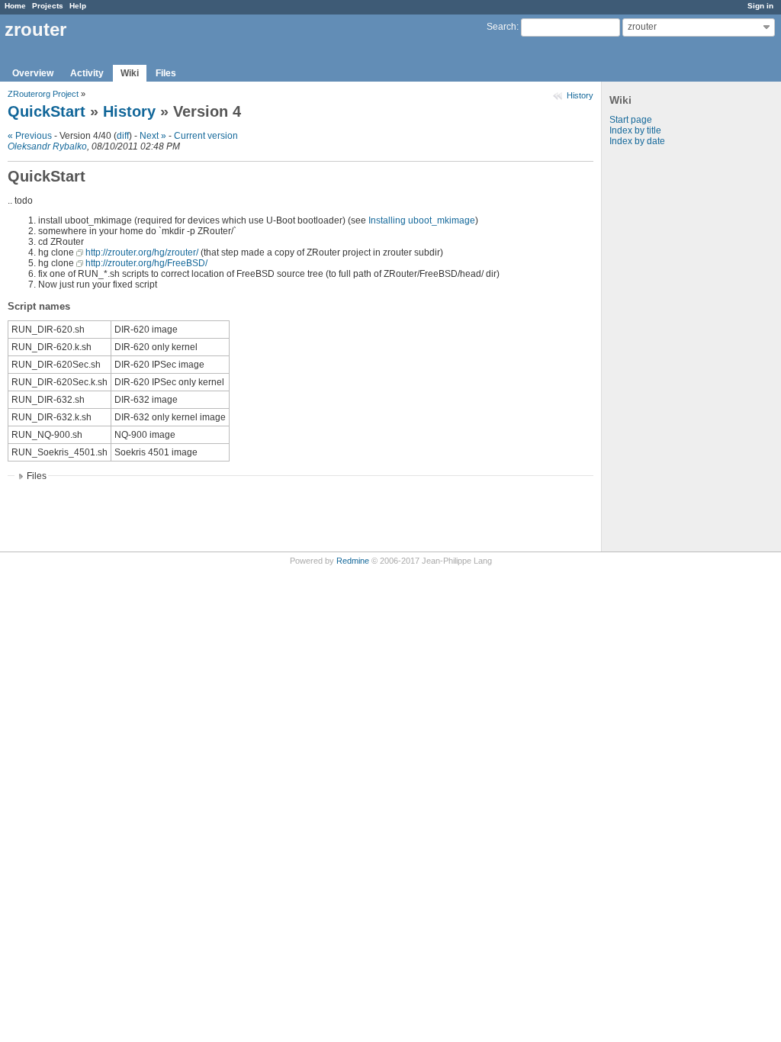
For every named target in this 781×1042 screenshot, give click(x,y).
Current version (206, 135)
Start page (630, 119)
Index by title (635, 130)
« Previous (30, 135)
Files (166, 73)
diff (123, 135)
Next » (153, 135)
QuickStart (46, 111)
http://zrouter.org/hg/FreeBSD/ (146, 263)
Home (15, 6)
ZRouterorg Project (43, 93)
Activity (87, 73)
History (580, 95)
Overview (32, 73)
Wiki (130, 73)
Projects (47, 6)
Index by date (637, 141)
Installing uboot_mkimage (421, 220)
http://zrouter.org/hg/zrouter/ (141, 252)
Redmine (352, 560)
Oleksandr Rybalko (47, 146)
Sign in (760, 6)
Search (501, 26)
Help (77, 6)
